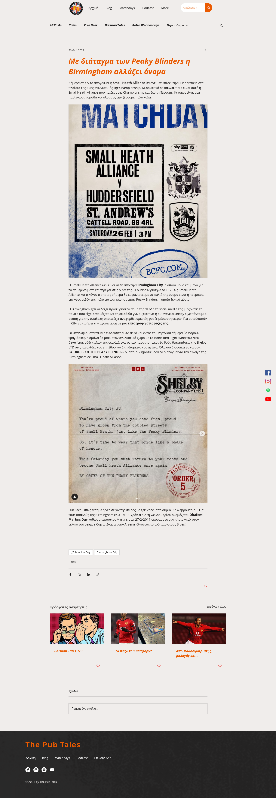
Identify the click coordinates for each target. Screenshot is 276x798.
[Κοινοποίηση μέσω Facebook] (70, 574)
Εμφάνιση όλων (216, 606)
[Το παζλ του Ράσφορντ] (138, 628)
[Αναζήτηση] (208, 7)
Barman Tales (115, 25)
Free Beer (90, 25)
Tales (73, 25)
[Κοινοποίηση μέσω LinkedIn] (88, 574)
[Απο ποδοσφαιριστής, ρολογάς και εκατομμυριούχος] (199, 628)
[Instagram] (268, 381)
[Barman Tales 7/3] (77, 628)
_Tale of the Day (80, 552)
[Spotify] (268, 390)
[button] (126, 8)
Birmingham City (107, 552)
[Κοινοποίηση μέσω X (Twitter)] (79, 574)
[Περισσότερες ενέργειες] (205, 50)
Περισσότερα (175, 25)
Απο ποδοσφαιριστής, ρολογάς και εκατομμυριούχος (194, 653)
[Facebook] (268, 372)
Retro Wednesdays (145, 25)
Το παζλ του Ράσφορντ (133, 651)
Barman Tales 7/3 (68, 651)
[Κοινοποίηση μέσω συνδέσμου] (98, 574)
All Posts (56, 25)
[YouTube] (268, 399)
